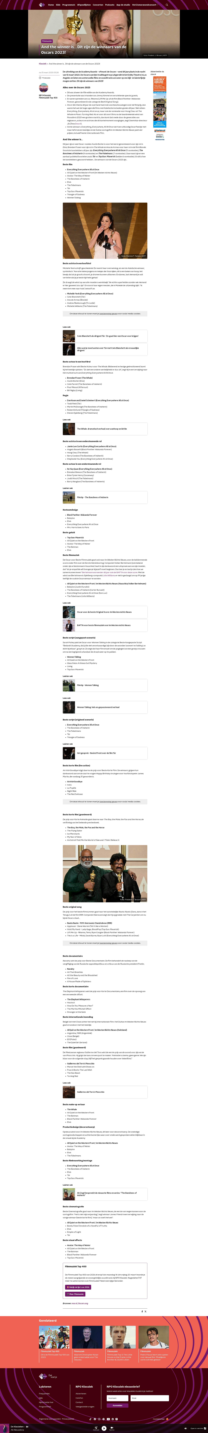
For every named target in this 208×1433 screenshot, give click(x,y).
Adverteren (81, 1394)
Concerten (98, 5)
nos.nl (78, 124)
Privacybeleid (68, 1419)
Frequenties (44, 1394)
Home (51, 5)
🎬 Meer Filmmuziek (75, 1294)
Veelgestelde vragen (85, 1407)
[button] (96, 1428)
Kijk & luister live (46, 1402)
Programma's (68, 5)
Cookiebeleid (158, 1419)
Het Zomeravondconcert (144, 5)
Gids (58, 5)
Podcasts (109, 5)
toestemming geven (108, 314)
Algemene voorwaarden (50, 1419)
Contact (79, 1402)
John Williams (109, 576)
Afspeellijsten (84, 5)
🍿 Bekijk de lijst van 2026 (78, 1287)
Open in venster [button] (197, 1428)
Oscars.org (83, 1304)
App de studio (123, 5)
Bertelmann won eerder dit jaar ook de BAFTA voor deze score (109, 573)
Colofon (79, 1398)
